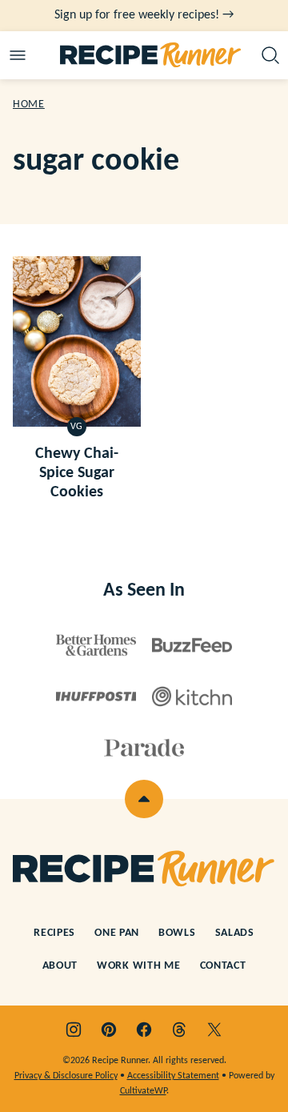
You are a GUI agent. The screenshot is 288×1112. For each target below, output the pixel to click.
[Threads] (179, 1029)
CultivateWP (143, 1091)
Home (29, 104)
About (60, 966)
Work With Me (138, 966)
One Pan (116, 933)
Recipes (54, 933)
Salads (234, 933)
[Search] (270, 55)
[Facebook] (144, 1029)
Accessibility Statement (173, 1076)
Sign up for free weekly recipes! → (144, 15)
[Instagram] (73, 1029)
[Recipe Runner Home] (151, 55)
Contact (223, 966)
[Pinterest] (108, 1029)
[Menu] (17, 55)
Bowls (177, 933)
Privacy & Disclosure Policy (66, 1076)
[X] (214, 1029)
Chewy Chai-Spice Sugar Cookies (76, 473)
